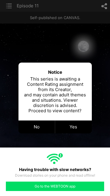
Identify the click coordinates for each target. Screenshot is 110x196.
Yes (73, 127)
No (37, 127)
